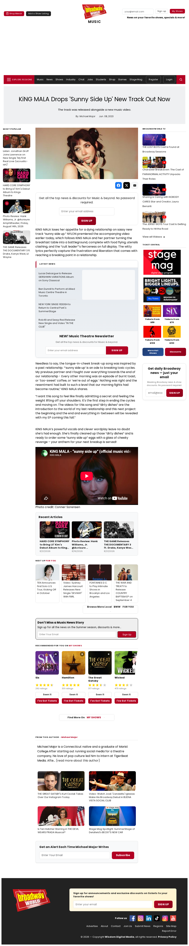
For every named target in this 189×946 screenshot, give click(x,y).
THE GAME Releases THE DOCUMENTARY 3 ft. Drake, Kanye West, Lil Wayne (16, 246)
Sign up (174, 393)
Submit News (142, 926)
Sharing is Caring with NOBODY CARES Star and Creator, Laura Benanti (160, 201)
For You (51, 560)
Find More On (84, 717)
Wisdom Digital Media (119, 937)
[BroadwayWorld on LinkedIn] (148, 918)
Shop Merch (15, 13)
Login (169, 79)
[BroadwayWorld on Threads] (165, 918)
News (49, 79)
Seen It (47, 694)
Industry (70, 79)
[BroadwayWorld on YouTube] (173, 918)
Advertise (92, 926)
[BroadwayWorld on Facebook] (132, 918)
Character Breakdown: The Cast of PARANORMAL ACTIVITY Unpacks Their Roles (163, 174)
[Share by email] (134, 185)
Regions (158, 926)
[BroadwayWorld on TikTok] (157, 918)
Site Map (171, 926)
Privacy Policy (167, 937)
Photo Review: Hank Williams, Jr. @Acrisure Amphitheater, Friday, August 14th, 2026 (16, 215)
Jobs (90, 79)
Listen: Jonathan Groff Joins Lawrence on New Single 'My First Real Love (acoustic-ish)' (16, 151)
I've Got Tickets (47, 700)
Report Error (169, 931)
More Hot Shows (153, 351)
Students (101, 79)
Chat (81, 79)
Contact (116, 926)
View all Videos (152, 236)
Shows (59, 79)
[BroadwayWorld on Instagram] (140, 918)
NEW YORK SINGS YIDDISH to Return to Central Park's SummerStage (55, 308)
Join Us (127, 926)
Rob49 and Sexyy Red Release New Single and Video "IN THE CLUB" (57, 323)
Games (122, 79)
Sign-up (161, 11)
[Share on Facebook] (118, 185)
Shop (112, 79)
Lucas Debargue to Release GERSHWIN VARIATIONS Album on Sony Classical (56, 277)
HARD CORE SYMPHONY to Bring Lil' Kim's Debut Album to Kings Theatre (16, 184)
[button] (180, 79)
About (104, 926)
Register (153, 79)
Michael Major (69, 737)
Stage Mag (136, 79)
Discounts (175, 351)
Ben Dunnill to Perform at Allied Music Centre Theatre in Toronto (57, 292)
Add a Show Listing (38, 13)
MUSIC (94, 22)
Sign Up (86, 221)
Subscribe (123, 855)
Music (40, 79)
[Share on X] (126, 185)
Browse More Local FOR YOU (110, 607)
